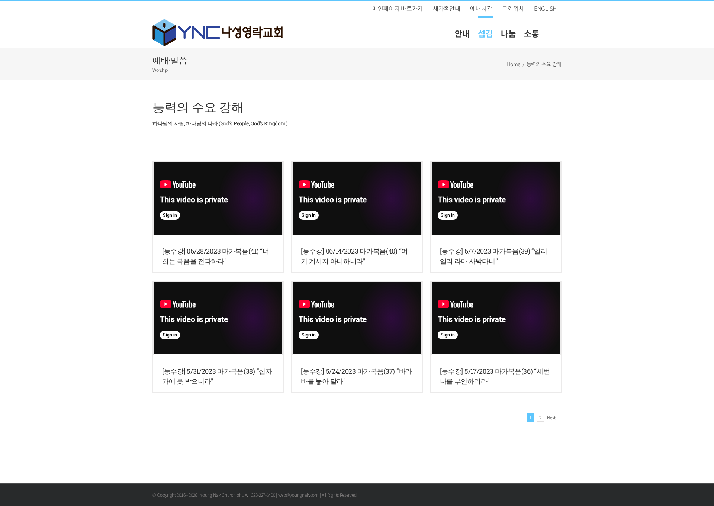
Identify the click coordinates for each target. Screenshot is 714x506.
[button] (550, 32)
